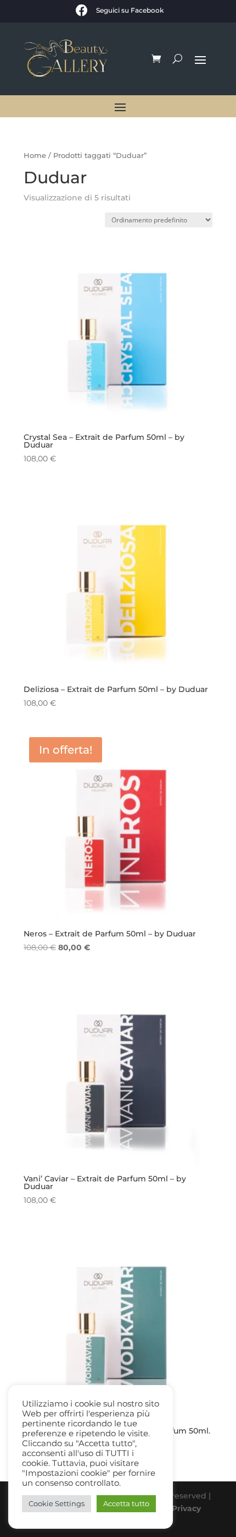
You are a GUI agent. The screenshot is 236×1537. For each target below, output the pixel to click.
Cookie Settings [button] (57, 1503)
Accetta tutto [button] (126, 1503)
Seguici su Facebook (130, 10)
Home (35, 155)
